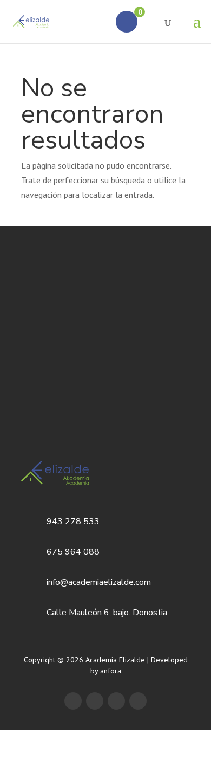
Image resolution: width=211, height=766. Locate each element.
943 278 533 (73, 521)
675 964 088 (73, 552)
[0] (126, 22)
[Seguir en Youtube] (116, 701)
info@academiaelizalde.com (99, 582)
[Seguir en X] (94, 701)
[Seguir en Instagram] (138, 701)
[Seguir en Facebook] (73, 701)
